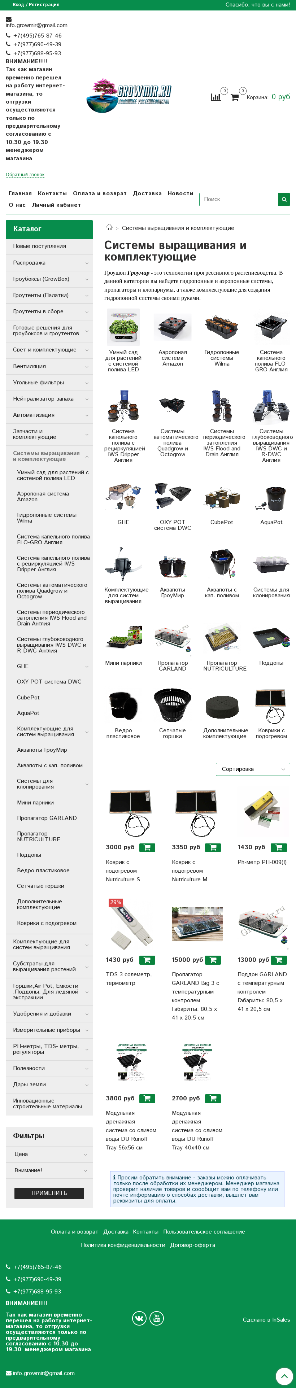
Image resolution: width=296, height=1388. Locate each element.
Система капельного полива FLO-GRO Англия (53, 540)
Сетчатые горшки (40, 886)
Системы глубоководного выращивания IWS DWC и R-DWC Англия (51, 645)
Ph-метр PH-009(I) (262, 862)
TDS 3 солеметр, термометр (129, 978)
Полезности (29, 1068)
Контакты (52, 193)
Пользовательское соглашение (204, 1232)
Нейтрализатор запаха (43, 399)
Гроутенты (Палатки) (41, 295)
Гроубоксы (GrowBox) (41, 279)
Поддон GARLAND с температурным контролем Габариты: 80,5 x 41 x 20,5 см (262, 991)
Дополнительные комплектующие (39, 905)
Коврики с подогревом (47, 923)
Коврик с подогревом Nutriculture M (189, 871)
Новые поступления (39, 246)
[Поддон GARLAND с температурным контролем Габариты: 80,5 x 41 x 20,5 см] (263, 924)
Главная (20, 193)
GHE (23, 666)
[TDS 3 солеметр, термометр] (131, 924)
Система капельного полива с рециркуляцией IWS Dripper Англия (53, 564)
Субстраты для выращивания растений (44, 967)
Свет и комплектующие (45, 350)
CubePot (28, 698)
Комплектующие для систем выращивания (45, 732)
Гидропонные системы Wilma (47, 518)
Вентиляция (29, 366)
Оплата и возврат (100, 193)
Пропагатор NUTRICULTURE (38, 837)
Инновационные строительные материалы (47, 1104)
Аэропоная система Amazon (43, 497)
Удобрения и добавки (42, 1014)
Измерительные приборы (46, 1030)
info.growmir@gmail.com (37, 25)
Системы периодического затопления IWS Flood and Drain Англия (52, 618)
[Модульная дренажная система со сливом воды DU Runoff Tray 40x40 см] (197, 1062)
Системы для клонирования (35, 784)
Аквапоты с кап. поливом (50, 765)
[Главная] (109, 228)
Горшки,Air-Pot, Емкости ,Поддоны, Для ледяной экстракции (45, 992)
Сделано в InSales (266, 1320)
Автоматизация (34, 415)
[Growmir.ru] (129, 96)
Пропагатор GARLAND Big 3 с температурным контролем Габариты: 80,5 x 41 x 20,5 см (195, 996)
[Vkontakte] (139, 1318)
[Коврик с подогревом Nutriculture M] (197, 811)
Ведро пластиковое (43, 871)
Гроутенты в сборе (38, 311)
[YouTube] (156, 1318)
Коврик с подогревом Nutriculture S (123, 871)
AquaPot (28, 713)
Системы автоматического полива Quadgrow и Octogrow (52, 591)
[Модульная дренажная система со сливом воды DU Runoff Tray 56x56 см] (131, 1062)
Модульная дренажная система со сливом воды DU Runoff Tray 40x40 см (197, 1130)
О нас (17, 205)
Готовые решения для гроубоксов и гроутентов (46, 331)
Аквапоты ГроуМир (42, 750)
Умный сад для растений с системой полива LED (53, 475)
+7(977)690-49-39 (37, 44)
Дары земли (29, 1085)
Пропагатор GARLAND (47, 818)
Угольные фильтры (38, 383)
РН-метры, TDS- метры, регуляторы (46, 1049)
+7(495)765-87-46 (37, 36)
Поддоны (29, 855)
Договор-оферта (192, 1245)
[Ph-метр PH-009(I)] (263, 811)
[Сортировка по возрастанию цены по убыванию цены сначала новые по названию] (253, 769)
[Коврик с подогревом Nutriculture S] (131, 811)
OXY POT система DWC (49, 682)
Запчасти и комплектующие (34, 434)
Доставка (147, 193)
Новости (180, 193)
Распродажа (29, 263)
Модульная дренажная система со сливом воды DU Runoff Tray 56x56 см (131, 1130)
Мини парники (35, 803)
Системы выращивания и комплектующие (46, 456)
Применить (49, 1193)
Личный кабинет (56, 205)
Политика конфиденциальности (123, 1245)
